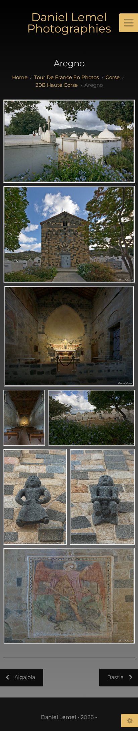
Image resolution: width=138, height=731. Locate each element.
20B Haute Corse (57, 85)
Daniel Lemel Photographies (69, 23)
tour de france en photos (66, 77)
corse (113, 77)
